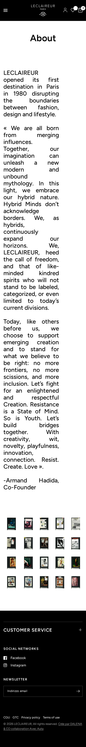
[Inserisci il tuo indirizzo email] (78, 691)
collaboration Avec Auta (27, 728)
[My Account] (65, 10)
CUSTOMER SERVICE (27, 630)
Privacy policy (30, 717)
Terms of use (51, 717)
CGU (6, 717)
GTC (16, 717)
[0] (80, 10)
